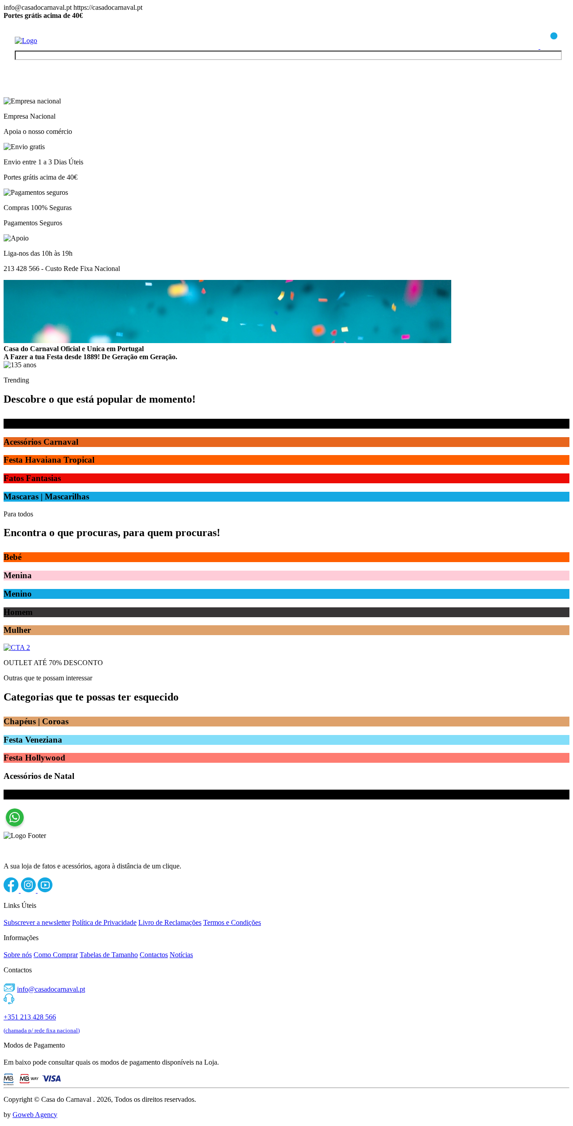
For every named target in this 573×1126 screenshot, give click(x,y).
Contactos (154, 954)
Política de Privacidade (104, 922)
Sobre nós (18, 954)
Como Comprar (56, 954)
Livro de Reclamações (169, 922)
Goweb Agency (35, 1114)
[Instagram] (29, 890)
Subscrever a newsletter (37, 922)
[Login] (530, 46)
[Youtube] (45, 890)
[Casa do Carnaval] (50, 40)
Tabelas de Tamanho (109, 954)
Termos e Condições (232, 922)
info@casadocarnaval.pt (51, 989)
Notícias (181, 954)
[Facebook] (12, 890)
